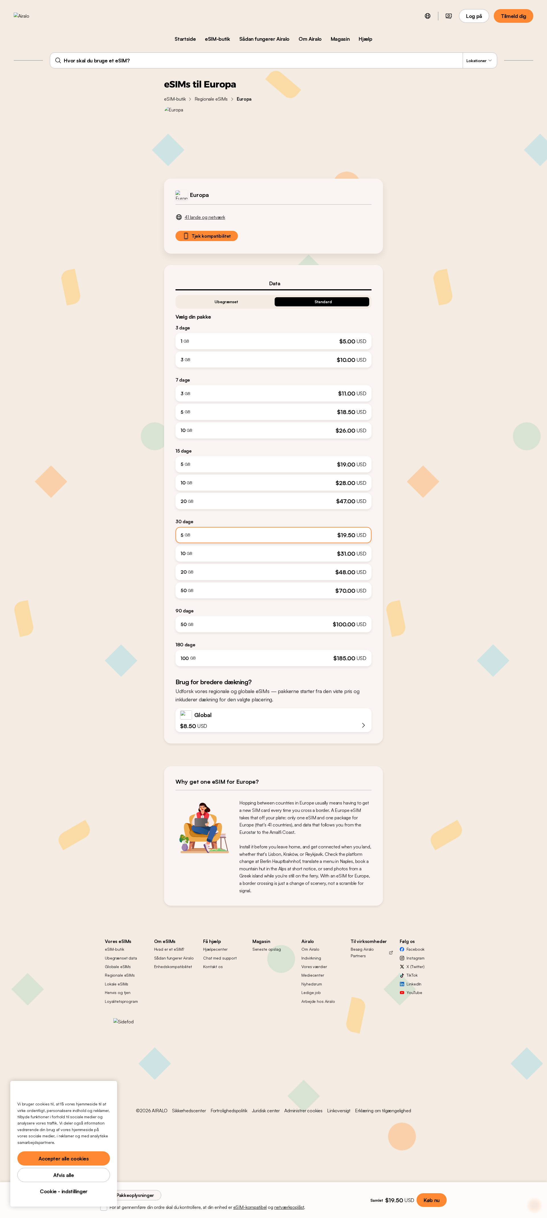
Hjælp (365, 39)
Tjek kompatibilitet (211, 236)
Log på (474, 16)
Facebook (415, 949)
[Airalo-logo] (30, 16)
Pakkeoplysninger (135, 1195)
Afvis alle (63, 1175)
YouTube (414, 992)
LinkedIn (414, 983)
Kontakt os (213, 966)
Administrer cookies (303, 1110)
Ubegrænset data (121, 958)
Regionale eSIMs (211, 99)
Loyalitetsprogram (121, 1001)
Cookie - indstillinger (63, 1191)
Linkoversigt (338, 1110)
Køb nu (432, 1200)
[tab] (273, 283)
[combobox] (273, 60)
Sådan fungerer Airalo (264, 39)
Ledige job (311, 992)
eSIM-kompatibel (250, 1207)
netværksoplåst (289, 1207)
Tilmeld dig (513, 16)
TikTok (412, 975)
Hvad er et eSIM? (169, 949)
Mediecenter (312, 975)
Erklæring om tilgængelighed (383, 1110)
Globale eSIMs (118, 966)
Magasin (340, 39)
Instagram (415, 958)
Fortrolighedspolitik (229, 1110)
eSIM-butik (217, 39)
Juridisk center (266, 1110)
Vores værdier (314, 966)
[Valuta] (448, 16)
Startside (185, 39)
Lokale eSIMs (116, 983)
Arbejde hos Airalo (318, 1001)
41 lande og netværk (205, 217)
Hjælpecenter (215, 949)
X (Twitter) (415, 966)
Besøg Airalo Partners (362, 952)
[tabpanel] (273, 478)
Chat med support (220, 958)
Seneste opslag (266, 949)
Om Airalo (310, 39)
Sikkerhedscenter (189, 1110)
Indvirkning (311, 958)
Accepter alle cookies (63, 1158)
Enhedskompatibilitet (173, 966)
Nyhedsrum (311, 983)
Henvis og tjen (117, 992)
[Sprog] (427, 16)
